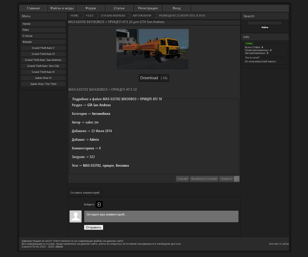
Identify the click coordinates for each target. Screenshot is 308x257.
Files (26, 30)
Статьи (119, 8)
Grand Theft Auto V (43, 48)
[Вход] (99, 204)
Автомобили (101, 113)
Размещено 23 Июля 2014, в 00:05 (182, 15)
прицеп (108, 165)
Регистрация (148, 8)
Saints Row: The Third (43, 84)
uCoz (286, 243)
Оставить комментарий (85, 192)
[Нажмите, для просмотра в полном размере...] (152, 49)
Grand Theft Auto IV (43, 54)
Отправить (93, 227)
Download (153, 78)
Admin (94, 139)
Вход (176, 8)
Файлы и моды (62, 8)
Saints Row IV (43, 78)
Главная (33, 8)
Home (27, 24)
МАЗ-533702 (92, 165)
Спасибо (182, 178)
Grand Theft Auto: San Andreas (43, 60)
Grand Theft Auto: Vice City (43, 66)
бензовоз (122, 165)
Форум (90, 8)
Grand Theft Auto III (43, 72)
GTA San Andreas (99, 104)
